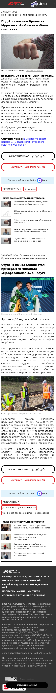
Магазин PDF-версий (28, 580)
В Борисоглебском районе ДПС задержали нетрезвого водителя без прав (23, 141)
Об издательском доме (17, 576)
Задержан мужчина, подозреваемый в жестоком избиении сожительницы (31, 230)
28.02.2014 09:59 (9, 12)
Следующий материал (27, 685)
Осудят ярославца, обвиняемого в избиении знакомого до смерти (29, 240)
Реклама (7, 580)
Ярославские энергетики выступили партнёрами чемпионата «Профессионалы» (30, 537)
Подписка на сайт (13, 591)
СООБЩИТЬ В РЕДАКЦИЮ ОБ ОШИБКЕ (23, 595)
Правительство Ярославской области (21, 314)
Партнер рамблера (27, 679)
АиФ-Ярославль (34, 70)
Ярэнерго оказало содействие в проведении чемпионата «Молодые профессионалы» (30, 546)
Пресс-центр (41, 576)
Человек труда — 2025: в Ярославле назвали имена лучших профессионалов (32, 526)
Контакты (34, 591)
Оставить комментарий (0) (28, 167)
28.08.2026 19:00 (9, 255)
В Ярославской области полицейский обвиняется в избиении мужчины (31, 203)
